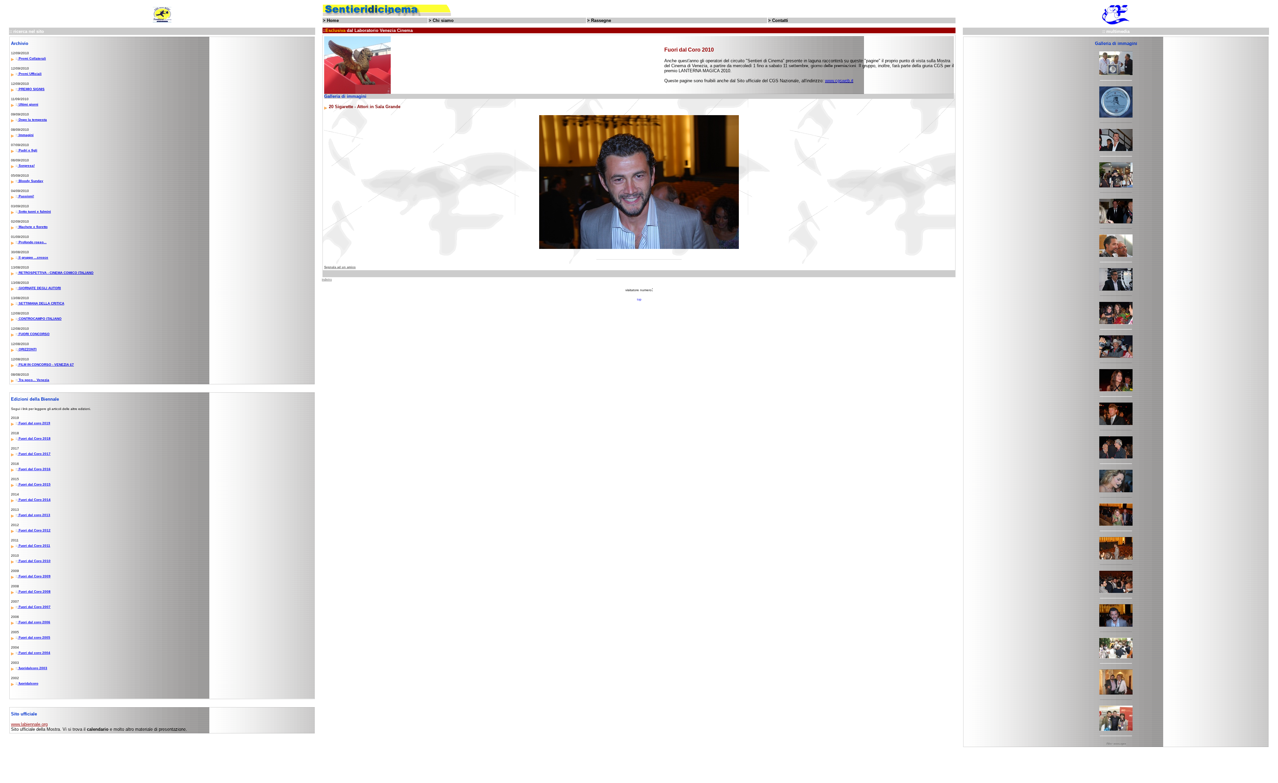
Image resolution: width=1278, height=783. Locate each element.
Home (333, 20)
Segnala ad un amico (340, 267)
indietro (327, 279)
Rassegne (601, 20)
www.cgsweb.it (839, 80)
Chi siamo (443, 20)
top (639, 299)
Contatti (780, 20)
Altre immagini (1116, 743)
